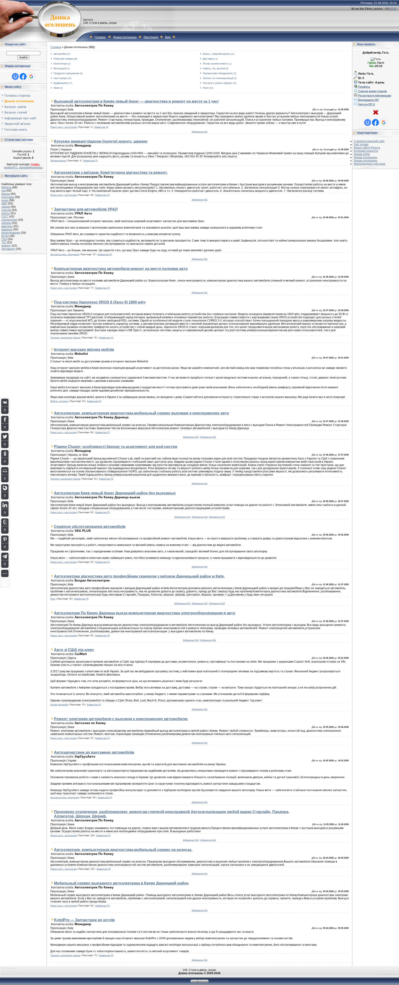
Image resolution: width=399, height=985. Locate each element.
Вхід (168, 37)
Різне (206, 87)
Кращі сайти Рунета (367, 147)
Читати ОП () (366, 104)
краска (5, 194)
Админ (35, 164)
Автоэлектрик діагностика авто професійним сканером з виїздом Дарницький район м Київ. (139, 576)
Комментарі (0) (101, 127)
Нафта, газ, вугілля (214, 68)
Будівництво (61, 83)
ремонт (6, 245)
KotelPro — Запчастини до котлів (84, 920)
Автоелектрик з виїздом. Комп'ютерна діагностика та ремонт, (111, 172)
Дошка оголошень (125, 37)
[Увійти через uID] (15, 76)
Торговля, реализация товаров (65, 337)
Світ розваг (361, 144)
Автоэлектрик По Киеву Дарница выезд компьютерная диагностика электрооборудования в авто (144, 613)
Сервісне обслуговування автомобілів (90, 526)
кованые (6, 229)
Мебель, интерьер (59, 401)
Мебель (6, 187)
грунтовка (7, 197)
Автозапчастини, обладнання (64, 254)
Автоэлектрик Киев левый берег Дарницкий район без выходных (115, 493)
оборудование (10, 232)
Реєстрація (151, 37)
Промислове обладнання (217, 73)
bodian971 (11, 167)
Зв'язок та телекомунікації (218, 78)
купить (5, 213)
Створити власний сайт (369, 141)
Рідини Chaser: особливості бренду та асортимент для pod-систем (115, 446)
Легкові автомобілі (59, 705)
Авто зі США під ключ (74, 650)
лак (3, 190)
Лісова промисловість (215, 63)
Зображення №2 (208, 437)
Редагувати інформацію (374, 95)
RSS (394, 8)
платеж (6, 210)
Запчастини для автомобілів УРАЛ (86, 209)
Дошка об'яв (362, 154)
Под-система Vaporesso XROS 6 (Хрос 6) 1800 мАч (99, 302)
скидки (5, 206)
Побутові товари (63, 58)
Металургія (60, 68)
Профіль (363, 87)
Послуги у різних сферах (217, 83)
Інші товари (60, 78)
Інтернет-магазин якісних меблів (84, 349)
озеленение (9, 219)
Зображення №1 (200, 132)
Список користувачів (372, 91)
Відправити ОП (368, 100)
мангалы (7, 226)
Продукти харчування (66, 73)
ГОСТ (5, 216)
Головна (100, 37)
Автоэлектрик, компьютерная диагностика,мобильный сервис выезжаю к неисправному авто (141, 413)
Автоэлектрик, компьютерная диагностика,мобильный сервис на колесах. (123, 849)
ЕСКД (5, 236)
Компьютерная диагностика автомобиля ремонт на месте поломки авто (121, 268)
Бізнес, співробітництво (216, 53)
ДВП (4, 203)
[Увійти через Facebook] (23, 76)
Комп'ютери (60, 63)
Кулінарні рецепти (366, 151)
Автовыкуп (8, 249)
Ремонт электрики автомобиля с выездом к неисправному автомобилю (121, 719)
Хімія (56, 87)
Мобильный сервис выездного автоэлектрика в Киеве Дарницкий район (121, 883)
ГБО (4, 239)
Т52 (3, 242)
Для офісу (209, 58)
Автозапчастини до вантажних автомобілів (94, 752)
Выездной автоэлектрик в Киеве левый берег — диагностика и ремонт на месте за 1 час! (136, 101)
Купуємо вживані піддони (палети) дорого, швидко (101, 141)
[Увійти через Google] (31, 76)
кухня (5, 200)
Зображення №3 (217, 517)
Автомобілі (60, 53)
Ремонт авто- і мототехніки (63, 127)
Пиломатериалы (58, 160)
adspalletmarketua (30, 167)
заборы (6, 223)
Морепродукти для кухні (369, 163)
